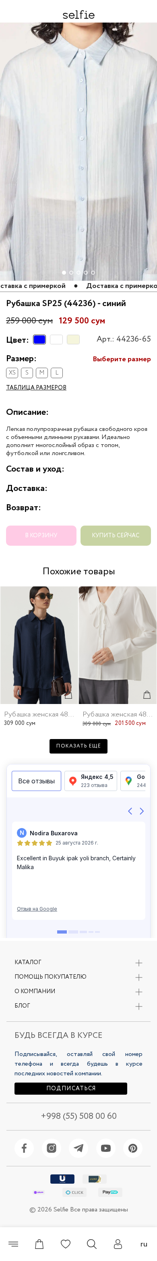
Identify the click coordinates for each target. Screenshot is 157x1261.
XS (12, 373)
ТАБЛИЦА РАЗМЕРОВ (36, 387)
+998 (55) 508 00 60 (79, 1116)
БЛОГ (22, 1006)
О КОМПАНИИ (34, 992)
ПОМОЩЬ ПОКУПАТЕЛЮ (50, 977)
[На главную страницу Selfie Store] (79, 14)
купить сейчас (115, 536)
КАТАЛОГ (27, 963)
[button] (147, 35)
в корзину (41, 536)
